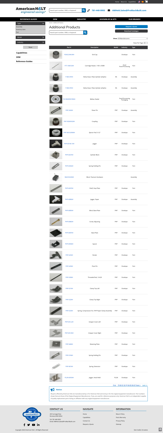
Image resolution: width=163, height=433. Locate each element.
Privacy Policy (120, 421)
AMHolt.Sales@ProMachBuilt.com (129, 10)
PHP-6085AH (69, 210)
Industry (81, 19)
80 (120, 385)
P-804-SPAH (69, 88)
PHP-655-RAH (69, 333)
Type (133, 47)
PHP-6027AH (69, 155)
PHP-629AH (69, 266)
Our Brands (134, 19)
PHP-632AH (69, 300)
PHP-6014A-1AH (69, 144)
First (114, 385)
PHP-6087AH (69, 233)
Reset (30, 47)
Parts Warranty (121, 417)
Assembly (19, 27)
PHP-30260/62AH (69, 121)
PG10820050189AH (69, 99)
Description (94, 47)
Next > (138, 385)
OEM (55, 19)
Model (116, 47)
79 (118, 385)
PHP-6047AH (69, 188)
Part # (69, 47)
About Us (124, 2)
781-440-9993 (98, 10)
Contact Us (86, 421)
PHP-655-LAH (69, 322)
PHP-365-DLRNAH (69, 132)
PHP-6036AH (69, 166)
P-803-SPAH (69, 77)
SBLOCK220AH (69, 177)
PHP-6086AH (69, 222)
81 (122, 385)
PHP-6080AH (69, 199)
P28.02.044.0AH (69, 55)
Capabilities (132, 2)
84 (129, 385)
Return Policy (120, 414)
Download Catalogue (131, 31)
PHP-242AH (69, 110)
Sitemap (118, 424)
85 (131, 385)
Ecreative (145, 430)
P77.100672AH (69, 66)
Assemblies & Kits (108, 19)
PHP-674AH (69, 355)
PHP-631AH (69, 288)
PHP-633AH (69, 311)
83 (127, 385)
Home (117, 2)
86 (133, 385)
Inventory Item (20, 29)
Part (17, 32)
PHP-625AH (69, 255)
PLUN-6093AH (69, 378)
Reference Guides (28, 19)
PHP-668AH (69, 344)
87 (135, 385)
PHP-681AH (69, 366)
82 (124, 385)
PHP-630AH (69, 277)
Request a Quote (131, 27)
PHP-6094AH (69, 244)
